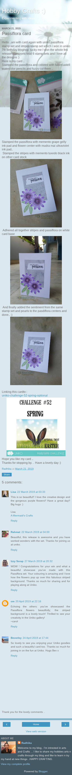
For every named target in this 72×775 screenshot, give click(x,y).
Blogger (43, 771)
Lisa (13, 491)
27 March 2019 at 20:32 (39, 561)
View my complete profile (15, 764)
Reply (14, 520)
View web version (36, 731)
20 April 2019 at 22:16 (28, 601)
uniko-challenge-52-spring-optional (25, 395)
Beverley (16, 637)
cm (12, 601)
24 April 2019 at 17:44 (35, 637)
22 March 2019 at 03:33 (31, 491)
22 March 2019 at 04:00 (35, 532)
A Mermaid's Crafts (22, 515)
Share (7, 474)
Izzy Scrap (17, 561)
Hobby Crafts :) (23, 10)
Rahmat (15, 532)
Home (36, 724)
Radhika (26, 742)
